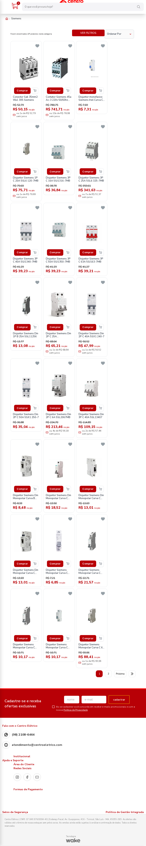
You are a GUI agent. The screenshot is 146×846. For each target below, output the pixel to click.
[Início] (6, 18)
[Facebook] (27, 777)
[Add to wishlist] (37, 46)
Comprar (22, 90)
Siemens (16, 18)
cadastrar (119, 699)
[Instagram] (17, 777)
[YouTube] (37, 777)
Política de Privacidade (75, 710)
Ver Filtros (88, 33)
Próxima (120, 673)
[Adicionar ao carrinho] (35, 90)
